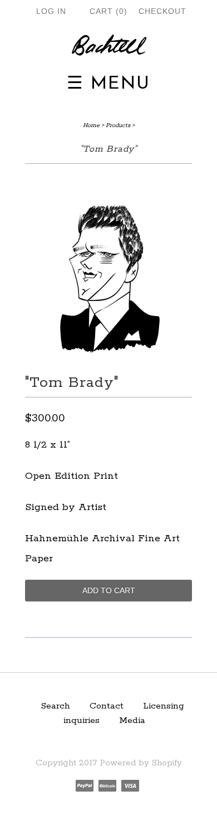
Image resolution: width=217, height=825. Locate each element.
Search (55, 706)
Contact (107, 706)
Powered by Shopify (141, 763)
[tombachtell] (108, 46)
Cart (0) (108, 11)
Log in (51, 11)
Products (118, 125)
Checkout (162, 11)
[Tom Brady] (108, 359)
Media (132, 720)
